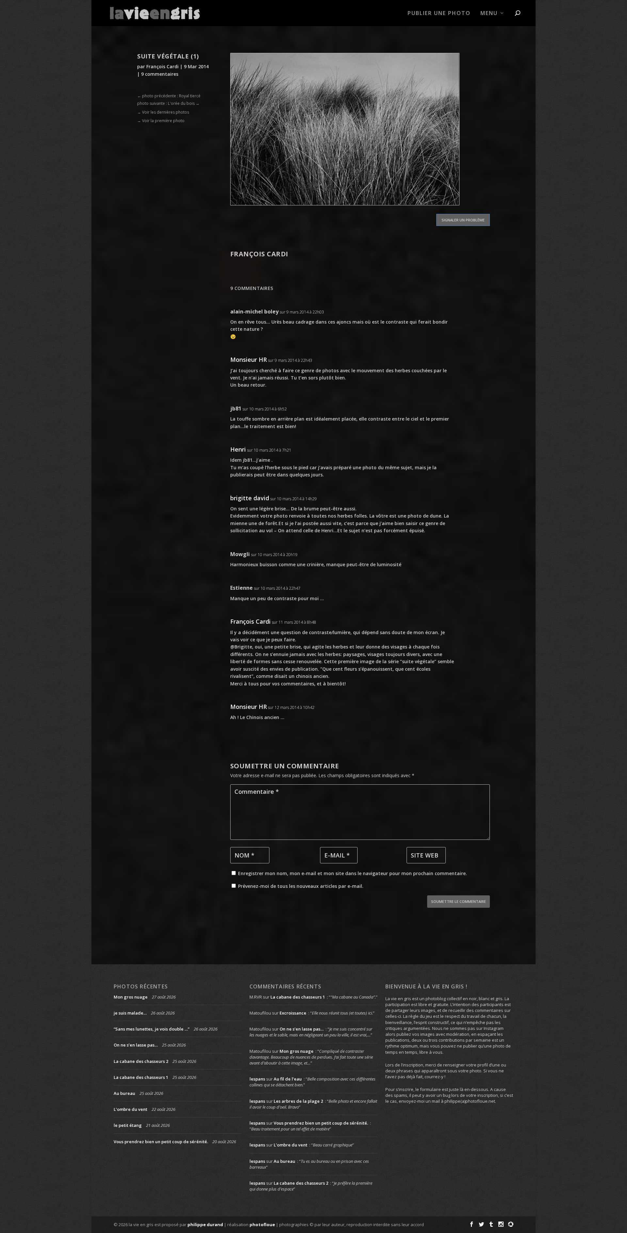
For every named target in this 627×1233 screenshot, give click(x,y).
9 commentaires (159, 74)
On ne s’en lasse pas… (136, 1045)
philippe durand (205, 1224)
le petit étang (128, 1125)
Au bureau (124, 1093)
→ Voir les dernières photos (163, 112)
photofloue (262, 1224)
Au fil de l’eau (288, 1079)
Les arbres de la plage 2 (298, 1101)
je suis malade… (130, 1013)
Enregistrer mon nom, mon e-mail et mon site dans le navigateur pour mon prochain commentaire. (352, 873)
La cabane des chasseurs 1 (141, 1077)
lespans (257, 1079)
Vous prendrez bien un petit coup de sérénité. (161, 1142)
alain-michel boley (254, 311)
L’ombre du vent (130, 1109)
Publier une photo (439, 13)
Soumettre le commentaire (458, 901)
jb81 (235, 408)
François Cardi (162, 66)
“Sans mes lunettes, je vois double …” (151, 1029)
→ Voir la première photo (161, 120)
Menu (489, 13)
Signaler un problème (463, 219)
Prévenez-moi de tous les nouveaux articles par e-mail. (300, 886)
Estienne (241, 587)
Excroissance (293, 1013)
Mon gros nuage (131, 997)
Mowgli (240, 554)
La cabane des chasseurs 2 (141, 1061)
